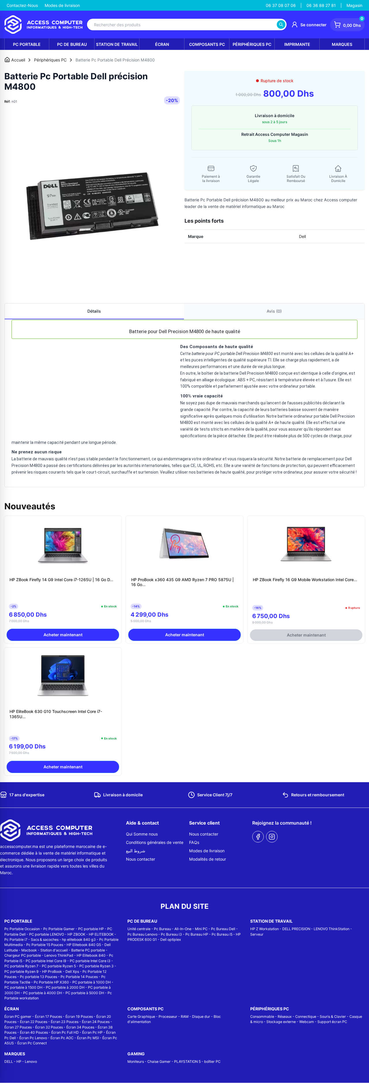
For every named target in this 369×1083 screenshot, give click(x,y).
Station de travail (117, 44)
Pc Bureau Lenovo (142, 934)
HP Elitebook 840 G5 (84, 945)
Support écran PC (332, 1022)
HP (18, 1061)
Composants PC (207, 44)
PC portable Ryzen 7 (21, 966)
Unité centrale (138, 929)
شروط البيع (135, 850)
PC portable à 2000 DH (65, 987)
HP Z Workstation (264, 929)
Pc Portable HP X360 (51, 982)
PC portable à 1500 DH (23, 987)
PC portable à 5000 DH (84, 993)
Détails (94, 311)
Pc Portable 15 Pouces (44, 945)
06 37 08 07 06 (281, 5)
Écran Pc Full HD (65, 1032)
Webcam (306, 1022)
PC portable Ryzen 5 (59, 966)
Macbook (29, 950)
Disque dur (201, 1016)
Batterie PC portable (88, 950)
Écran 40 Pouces (34, 1032)
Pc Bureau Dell (223, 929)
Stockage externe (281, 1022)
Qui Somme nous (142, 834)
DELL (8, 1061)
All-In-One (182, 929)
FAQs (194, 842)
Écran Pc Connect (32, 1043)
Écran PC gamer (17, 1016)
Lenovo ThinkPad (58, 955)
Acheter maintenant (63, 634)
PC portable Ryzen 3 (96, 966)
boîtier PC (212, 1061)
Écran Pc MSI (88, 1038)
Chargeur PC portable (22, 955)
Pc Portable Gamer (59, 929)
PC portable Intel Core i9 (46, 961)
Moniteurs (135, 1061)
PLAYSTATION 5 (187, 1061)
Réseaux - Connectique (297, 1016)
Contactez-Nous (22, 5)
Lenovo (31, 1061)
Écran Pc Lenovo (33, 1038)
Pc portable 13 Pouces (38, 977)
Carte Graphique (141, 1016)
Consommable (262, 1016)
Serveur (256, 934)
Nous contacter (140, 859)
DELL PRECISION (296, 929)
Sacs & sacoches (45, 939)
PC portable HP (91, 929)
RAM (185, 1016)
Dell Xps (72, 971)
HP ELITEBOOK (101, 934)
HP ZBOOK (76, 934)
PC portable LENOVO (46, 934)
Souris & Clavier (333, 1016)
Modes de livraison (62, 5)
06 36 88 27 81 (321, 5)
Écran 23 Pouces (64, 1022)
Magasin (354, 5)
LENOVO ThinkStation (331, 929)
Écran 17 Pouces (48, 1016)
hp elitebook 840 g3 (79, 939)
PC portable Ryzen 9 (21, 971)
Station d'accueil (54, 950)
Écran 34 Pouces (80, 1027)
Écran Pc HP (92, 1032)
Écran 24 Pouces (96, 1022)
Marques (342, 44)
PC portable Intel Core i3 (90, 961)
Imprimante (297, 44)
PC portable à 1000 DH (91, 982)
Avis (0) (274, 311)
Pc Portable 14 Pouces (79, 977)
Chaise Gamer (159, 1061)
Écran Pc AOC (62, 1038)
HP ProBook (52, 971)
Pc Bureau (162, 929)
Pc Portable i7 (15, 939)
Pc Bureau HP (196, 934)
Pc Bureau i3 (171, 934)
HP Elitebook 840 (91, 955)
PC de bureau (72, 44)
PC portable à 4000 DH (42, 993)
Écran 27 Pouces (18, 1027)
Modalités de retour (207, 859)
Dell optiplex (170, 939)
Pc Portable (27, 44)
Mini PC (201, 929)
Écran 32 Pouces (49, 1027)
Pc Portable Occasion (22, 929)
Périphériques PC (252, 44)
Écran (162, 44)
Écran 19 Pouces (79, 1016)
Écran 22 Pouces (33, 1022)
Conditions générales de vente (154, 842)
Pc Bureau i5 (222, 934)
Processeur (168, 1016)
